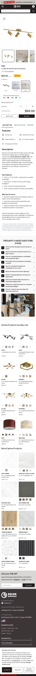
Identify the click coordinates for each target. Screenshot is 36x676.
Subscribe (29, 585)
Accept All (7, 670)
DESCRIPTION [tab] (7, 125)
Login (24, 580)
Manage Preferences (29, 670)
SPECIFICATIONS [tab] (19, 125)
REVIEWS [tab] (30, 125)
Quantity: (4, 106)
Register (17, 580)
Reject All (18, 670)
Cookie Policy (16, 660)
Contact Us (8, 603)
